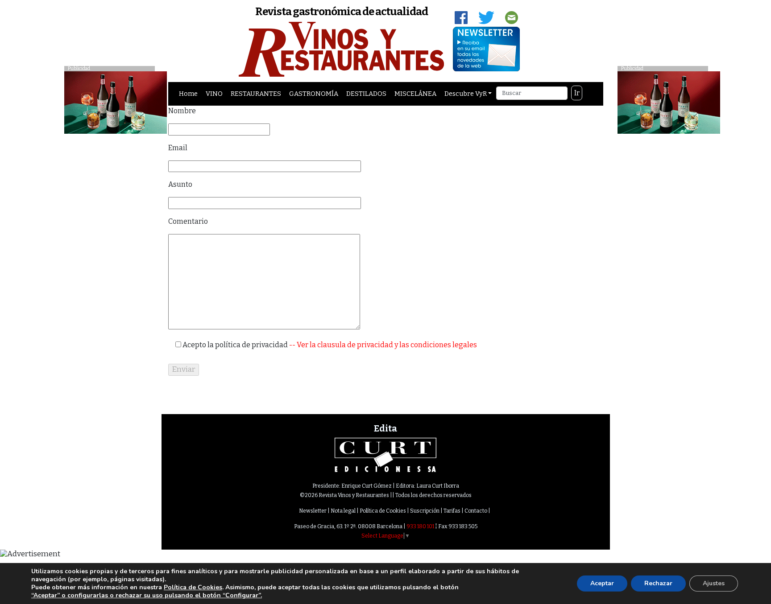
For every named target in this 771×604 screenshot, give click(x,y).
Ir (577, 93)
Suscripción (424, 511)
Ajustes (714, 583)
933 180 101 (420, 526)
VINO (214, 94)
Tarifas (452, 511)
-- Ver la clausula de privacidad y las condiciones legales (382, 345)
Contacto (475, 511)
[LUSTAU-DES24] (669, 102)
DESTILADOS (366, 94)
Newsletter (313, 511)
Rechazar (658, 583)
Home (188, 94)
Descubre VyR (465, 94)
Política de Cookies (383, 511)
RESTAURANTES (256, 94)
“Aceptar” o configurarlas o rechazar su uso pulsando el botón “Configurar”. (146, 596)
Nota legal (343, 511)
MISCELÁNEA (415, 94)
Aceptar (602, 583)
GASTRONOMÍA (313, 94)
